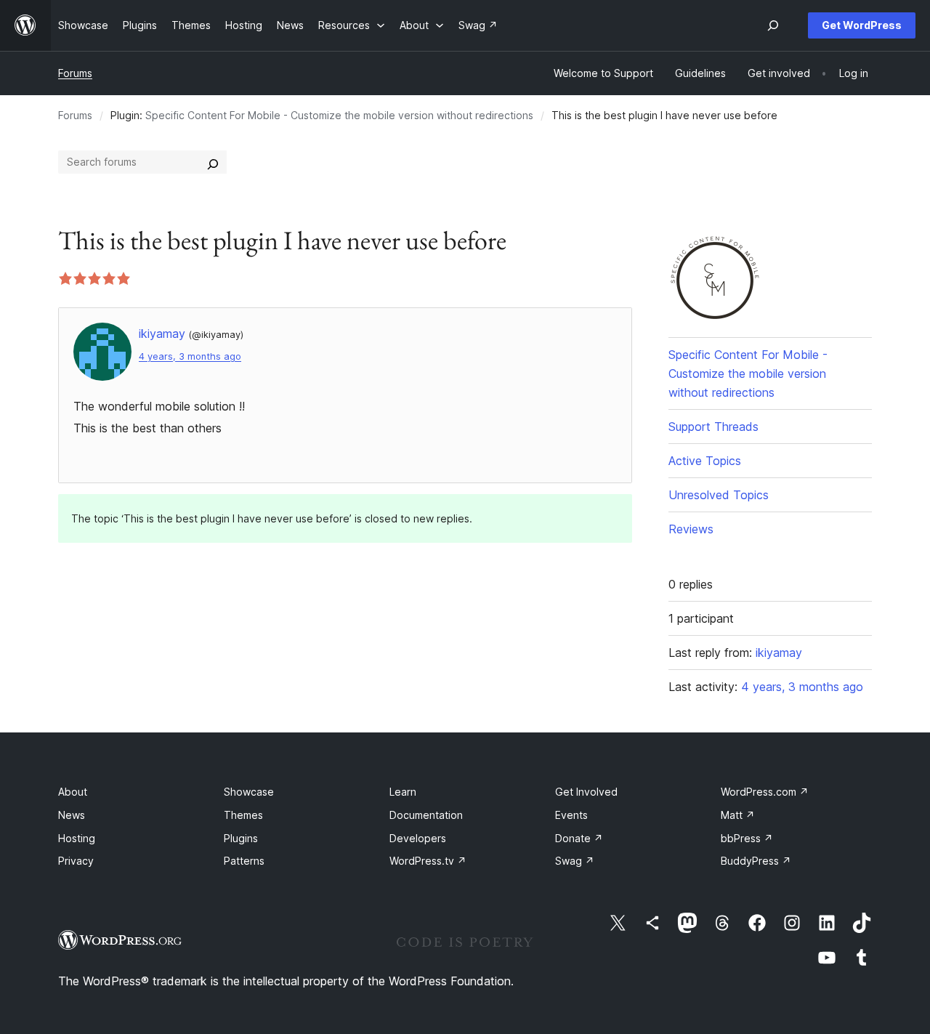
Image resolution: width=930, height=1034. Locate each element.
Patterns (244, 861)
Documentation (426, 815)
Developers (417, 838)
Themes (243, 815)
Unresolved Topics (718, 495)
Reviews (690, 529)
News (71, 815)
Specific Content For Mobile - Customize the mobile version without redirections (339, 115)
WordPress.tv (427, 861)
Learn (402, 791)
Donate (579, 838)
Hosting (76, 838)
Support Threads (713, 426)
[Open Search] (773, 25)
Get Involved (586, 791)
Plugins (241, 838)
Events (571, 815)
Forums (75, 73)
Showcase (249, 791)
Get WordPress (862, 25)
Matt (738, 815)
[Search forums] (213, 162)
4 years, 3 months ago (190, 356)
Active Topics (704, 460)
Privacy (76, 861)
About (72, 791)
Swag (574, 861)
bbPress (747, 838)
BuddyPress (756, 861)
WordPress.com (765, 791)
